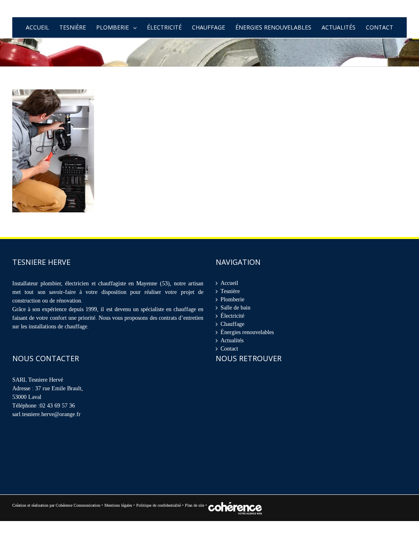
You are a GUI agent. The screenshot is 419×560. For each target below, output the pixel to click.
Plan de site (195, 516)
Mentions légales (118, 516)
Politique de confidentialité (158, 516)
